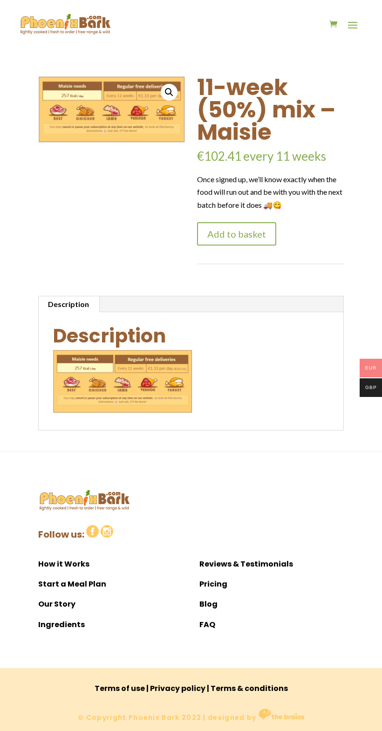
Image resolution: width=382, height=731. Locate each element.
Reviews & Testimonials (246, 564)
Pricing (213, 584)
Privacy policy (177, 688)
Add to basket (236, 233)
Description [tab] (68, 304)
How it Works (63, 564)
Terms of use (120, 688)
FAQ (207, 624)
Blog (208, 604)
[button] (169, 92)
